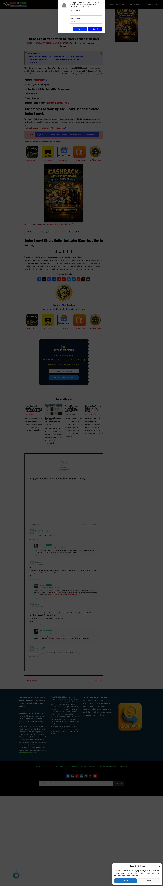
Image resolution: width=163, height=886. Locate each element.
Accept (125, 880)
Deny (149, 880)
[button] (159, 866)
